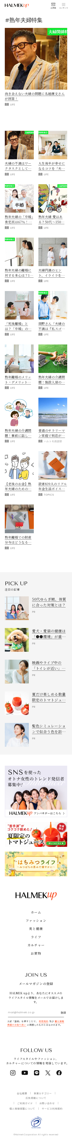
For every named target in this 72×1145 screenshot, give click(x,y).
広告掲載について (36, 1097)
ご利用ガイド (25, 1103)
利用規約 (43, 1021)
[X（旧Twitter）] (47, 1072)
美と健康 (36, 928)
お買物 (36, 953)
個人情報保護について (22, 1108)
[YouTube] (25, 1073)
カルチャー (36, 945)
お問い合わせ (47, 1103)
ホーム (36, 912)
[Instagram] (13, 1073)
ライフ (36, 937)
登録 (63, 1012)
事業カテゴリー (43, 1093)
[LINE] (36, 1073)
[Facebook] (59, 1073)
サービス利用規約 (52, 1108)
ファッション (36, 920)
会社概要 (22, 1093)
